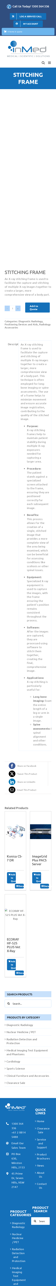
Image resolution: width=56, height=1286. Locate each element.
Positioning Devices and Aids (21, 324)
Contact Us (40, 1185)
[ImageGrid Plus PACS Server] (40, 831)
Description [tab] (12, 344)
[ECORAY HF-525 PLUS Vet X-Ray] (15, 914)
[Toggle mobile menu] (49, 62)
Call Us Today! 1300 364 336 (30, 6)
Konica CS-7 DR (14, 858)
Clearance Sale (16, 1082)
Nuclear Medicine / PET (21, 1032)
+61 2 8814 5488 (19, 1134)
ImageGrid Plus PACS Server (39, 860)
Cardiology (13, 1061)
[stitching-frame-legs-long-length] (28, 183)
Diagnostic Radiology (31, 321)
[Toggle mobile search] (43, 62)
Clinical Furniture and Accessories (28, 1075)
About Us (40, 1174)
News (40, 1165)
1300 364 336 (17, 1126)
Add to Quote (34, 307)
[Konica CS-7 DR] (15, 831)
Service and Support (40, 1143)
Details (21, 886)
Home (40, 1121)
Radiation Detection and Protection (15, 1254)
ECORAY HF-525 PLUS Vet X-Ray (13, 945)
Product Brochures (40, 1156)
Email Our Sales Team (19, 1145)
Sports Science (16, 1068)
